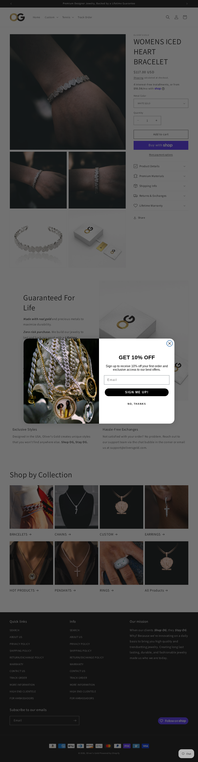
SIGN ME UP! (136, 392)
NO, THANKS (137, 404)
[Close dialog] (169, 343)
